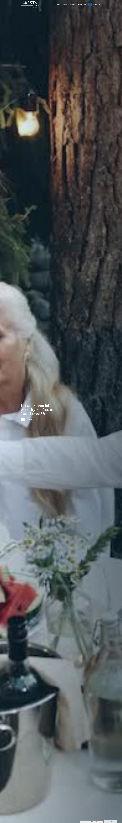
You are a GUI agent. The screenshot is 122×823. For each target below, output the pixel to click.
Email (72, 409)
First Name (36, 409)
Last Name (55, 409)
